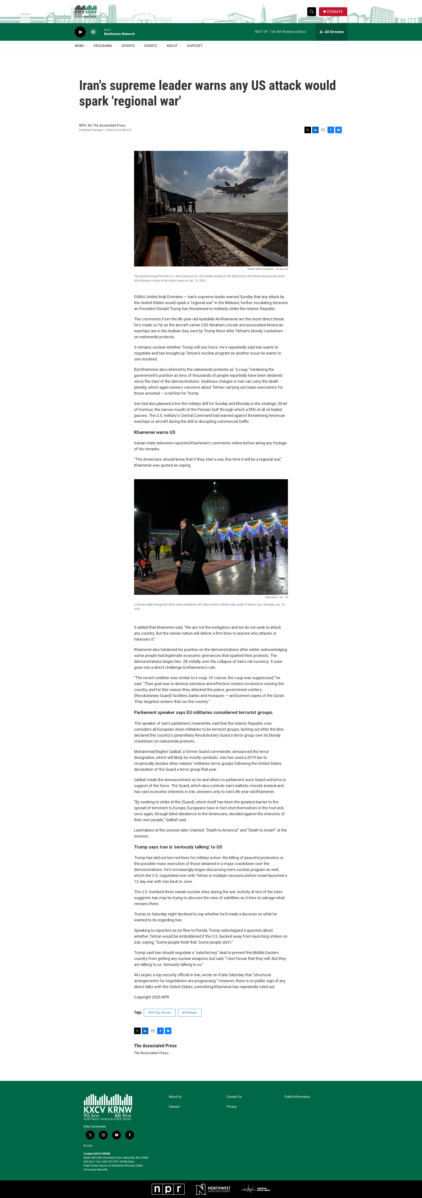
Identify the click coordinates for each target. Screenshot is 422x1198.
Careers (174, 1106)
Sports (128, 46)
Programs (103, 46)
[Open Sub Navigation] (87, 46)
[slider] (100, 32)
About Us (175, 1096)
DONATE (335, 11)
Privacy (232, 1106)
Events (150, 46)
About (172, 46)
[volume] (93, 32)
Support (194, 46)
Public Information (297, 1096)
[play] (80, 32)
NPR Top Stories (159, 1012)
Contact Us (234, 1096)
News (79, 46)
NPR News (189, 1012)
